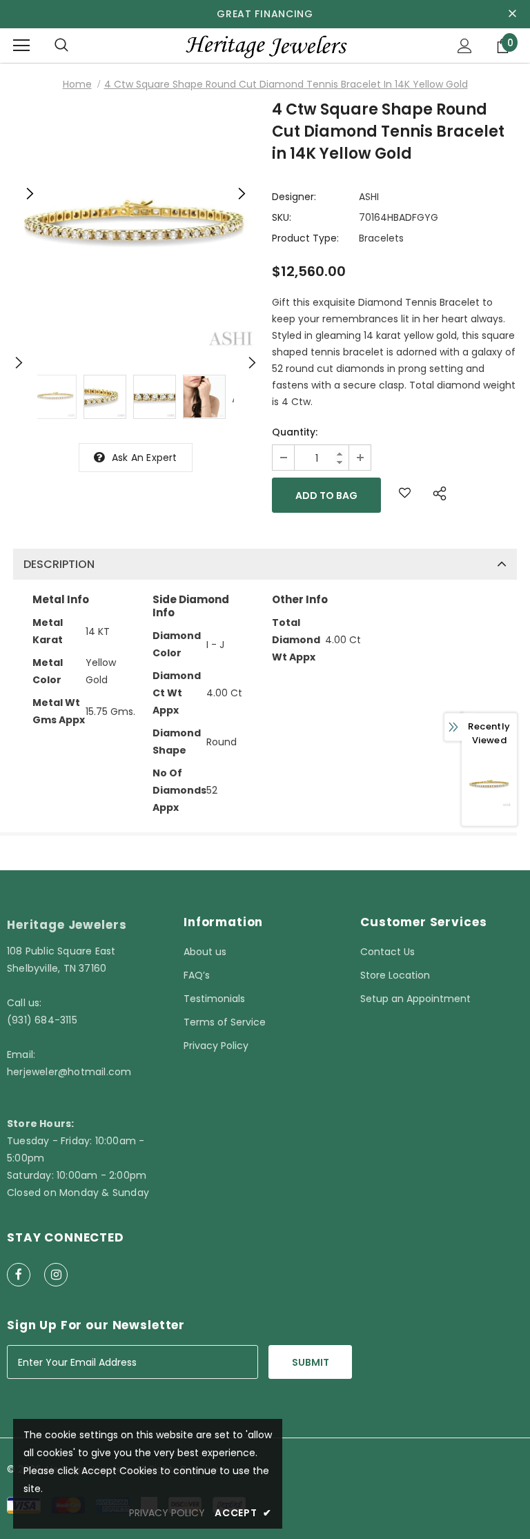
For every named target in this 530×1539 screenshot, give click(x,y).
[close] (512, 14)
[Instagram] (56, 1274)
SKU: (281, 217)
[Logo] (265, 45)
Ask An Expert (144, 457)
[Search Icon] (61, 45)
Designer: (294, 197)
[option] (135, 228)
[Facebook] (18, 1274)
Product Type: (305, 238)
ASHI (369, 197)
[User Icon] (465, 46)
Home (77, 84)
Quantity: (294, 432)
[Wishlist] (404, 495)
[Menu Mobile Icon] (21, 45)
